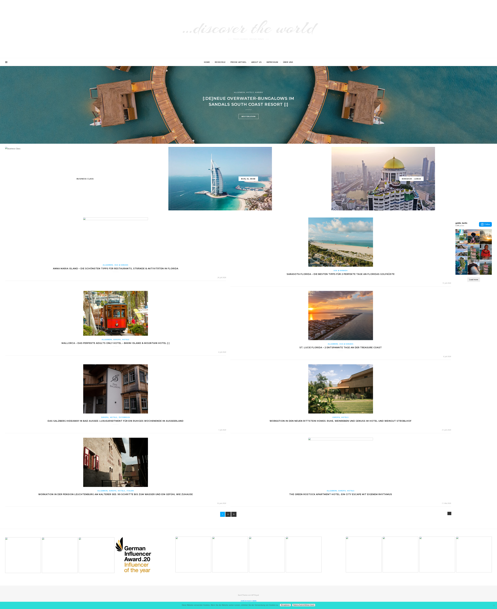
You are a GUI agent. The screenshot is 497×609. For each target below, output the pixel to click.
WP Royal (255, 595)
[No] (493, 605)
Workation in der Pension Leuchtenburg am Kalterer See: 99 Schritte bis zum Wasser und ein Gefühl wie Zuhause (115, 494)
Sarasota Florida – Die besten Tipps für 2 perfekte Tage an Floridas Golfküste (341, 274)
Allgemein (239, 92)
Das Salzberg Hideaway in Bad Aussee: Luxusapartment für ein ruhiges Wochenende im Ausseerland (116, 421)
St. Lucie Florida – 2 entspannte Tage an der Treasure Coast (340, 347)
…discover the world (248, 27)
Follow (487, 224)
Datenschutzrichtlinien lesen (303, 605)
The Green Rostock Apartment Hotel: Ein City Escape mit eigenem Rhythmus (340, 494)
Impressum (272, 62)
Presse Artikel (238, 62)
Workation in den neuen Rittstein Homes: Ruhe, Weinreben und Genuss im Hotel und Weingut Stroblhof (341, 421)
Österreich (124, 417)
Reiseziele (220, 62)
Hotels (250, 92)
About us (256, 62)
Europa (117, 339)
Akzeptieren (285, 605)
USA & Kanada (121, 265)
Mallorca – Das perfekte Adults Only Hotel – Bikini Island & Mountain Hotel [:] (116, 343)
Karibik (259, 92)
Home (207, 62)
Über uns (288, 62)
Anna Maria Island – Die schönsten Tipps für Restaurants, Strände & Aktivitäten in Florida (115, 268)
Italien (130, 491)
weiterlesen (249, 116)
